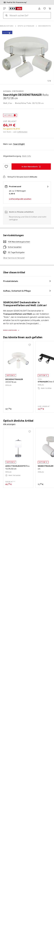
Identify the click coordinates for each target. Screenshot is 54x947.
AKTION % (8, 115)
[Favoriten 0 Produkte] (44, 8)
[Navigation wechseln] (4, 8)
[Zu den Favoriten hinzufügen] (6, 166)
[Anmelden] (39, 8)
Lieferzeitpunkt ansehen (20, 199)
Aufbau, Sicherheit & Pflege (17, 290)
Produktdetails (10, 281)
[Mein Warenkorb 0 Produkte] (49, 8)
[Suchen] (6, 15)
